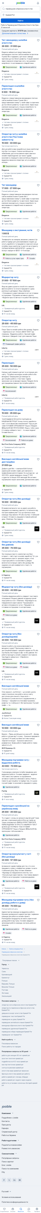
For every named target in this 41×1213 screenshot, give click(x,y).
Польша (4, 981)
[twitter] (9, 1180)
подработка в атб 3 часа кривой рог (15, 1061)
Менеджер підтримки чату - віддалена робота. (16, 761)
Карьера (5, 1128)
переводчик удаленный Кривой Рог (14, 1029)
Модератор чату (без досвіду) (17, 587)
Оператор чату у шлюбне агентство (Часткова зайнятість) (14, 137)
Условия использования (11, 1197)
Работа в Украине (9, 1135)
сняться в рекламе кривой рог (13, 1068)
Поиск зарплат (8, 1162)
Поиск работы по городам (11, 1047)
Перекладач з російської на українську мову (15, 807)
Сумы (4, 971)
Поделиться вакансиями (12, 1145)
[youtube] (19, 1180)
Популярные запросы (10, 1158)
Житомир (5, 993)
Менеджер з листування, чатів (17, 230)
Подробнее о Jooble (10, 1118)
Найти (20, 21)
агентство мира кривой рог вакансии (15, 1071)
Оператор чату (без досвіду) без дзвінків (16, 543)
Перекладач (8, 363)
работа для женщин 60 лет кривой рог (16, 1055)
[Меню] (3, 3)
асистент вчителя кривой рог (12, 1058)
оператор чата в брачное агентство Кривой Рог (19, 1005)
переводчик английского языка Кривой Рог (17, 1022)
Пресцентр (6, 1125)
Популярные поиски (9, 960)
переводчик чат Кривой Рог (12, 1035)
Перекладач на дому (12, 410)
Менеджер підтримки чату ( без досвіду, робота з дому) (18, 901)
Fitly (3, 1172)
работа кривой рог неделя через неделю (16, 1080)
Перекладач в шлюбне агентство (13, 87)
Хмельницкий (6, 996)
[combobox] (7, 1191)
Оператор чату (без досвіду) (16, 499)
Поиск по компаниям (10, 1169)
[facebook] (4, 1180)
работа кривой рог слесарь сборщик (15, 1077)
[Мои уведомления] (38, 3)
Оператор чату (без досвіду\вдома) (11, 635)
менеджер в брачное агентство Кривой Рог (17, 1025)
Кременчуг (6, 978)
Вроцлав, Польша (8, 987)
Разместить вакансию (11, 1148)
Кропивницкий (7, 974)
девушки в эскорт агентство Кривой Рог (16, 1013)
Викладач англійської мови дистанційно (15, 460)
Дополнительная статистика (14, 33)
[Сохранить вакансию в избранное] (38, 40)
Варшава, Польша (8, 984)
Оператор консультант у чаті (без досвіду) (16, 855)
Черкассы (5, 968)
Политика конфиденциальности (15, 1202)
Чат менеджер (9, 185)
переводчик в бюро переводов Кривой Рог (17, 1032)
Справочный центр (9, 1132)
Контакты (6, 1121)
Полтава (5, 990)
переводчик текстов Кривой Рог (13, 1016)
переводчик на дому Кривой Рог (13, 1019)
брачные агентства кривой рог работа (16, 1074)
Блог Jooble (6, 1165)
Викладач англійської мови (15, 686)
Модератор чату (10, 277)
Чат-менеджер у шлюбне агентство (14, 41)
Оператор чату (9, 320)
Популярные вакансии (10, 1043)
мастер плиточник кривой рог (12, 1065)
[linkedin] (14, 1180)
